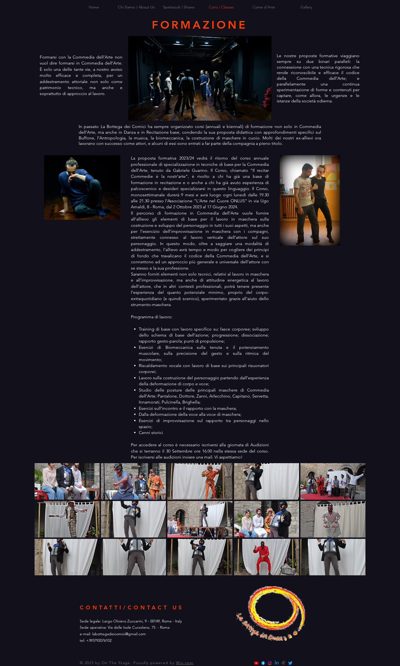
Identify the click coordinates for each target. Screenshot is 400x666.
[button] (67, 481)
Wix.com (184, 662)
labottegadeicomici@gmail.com (119, 633)
